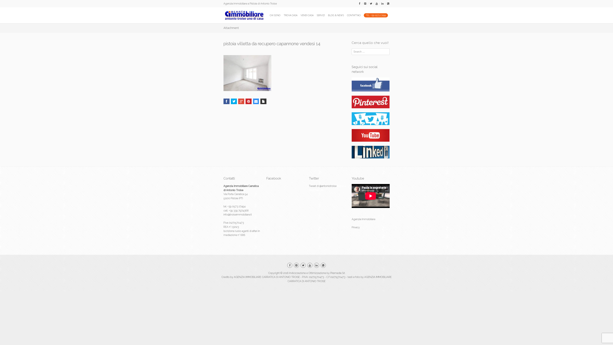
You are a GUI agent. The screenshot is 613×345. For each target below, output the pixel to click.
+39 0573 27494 (236, 206)
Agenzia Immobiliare (363, 219)
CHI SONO (275, 15)
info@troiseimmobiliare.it (237, 214)
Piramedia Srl (337, 273)
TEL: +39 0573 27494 (376, 15)
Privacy (356, 227)
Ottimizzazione (317, 273)
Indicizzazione (297, 273)
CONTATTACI (354, 15)
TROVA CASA (290, 15)
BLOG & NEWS (336, 15)
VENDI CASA (307, 15)
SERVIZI (321, 15)
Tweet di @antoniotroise (323, 186)
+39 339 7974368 (239, 210)
